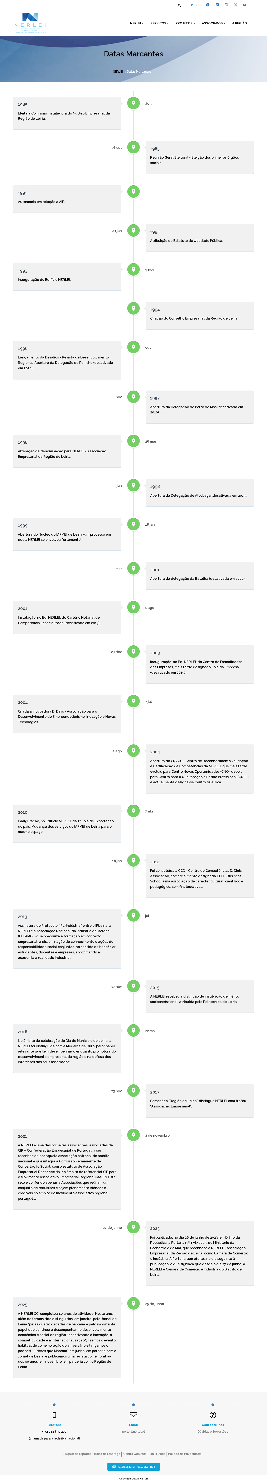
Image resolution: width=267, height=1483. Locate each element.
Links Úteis (157, 1454)
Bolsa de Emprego (107, 1454)
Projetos (184, 23)
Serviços (158, 23)
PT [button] (193, 5)
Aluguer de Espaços (77, 1454)
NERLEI (135, 23)
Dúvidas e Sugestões (213, 1431)
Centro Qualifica (135, 1454)
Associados (212, 23)
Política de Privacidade (185, 1454)
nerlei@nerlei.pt (133, 1431)
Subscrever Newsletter (136, 1466)
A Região (239, 23)
